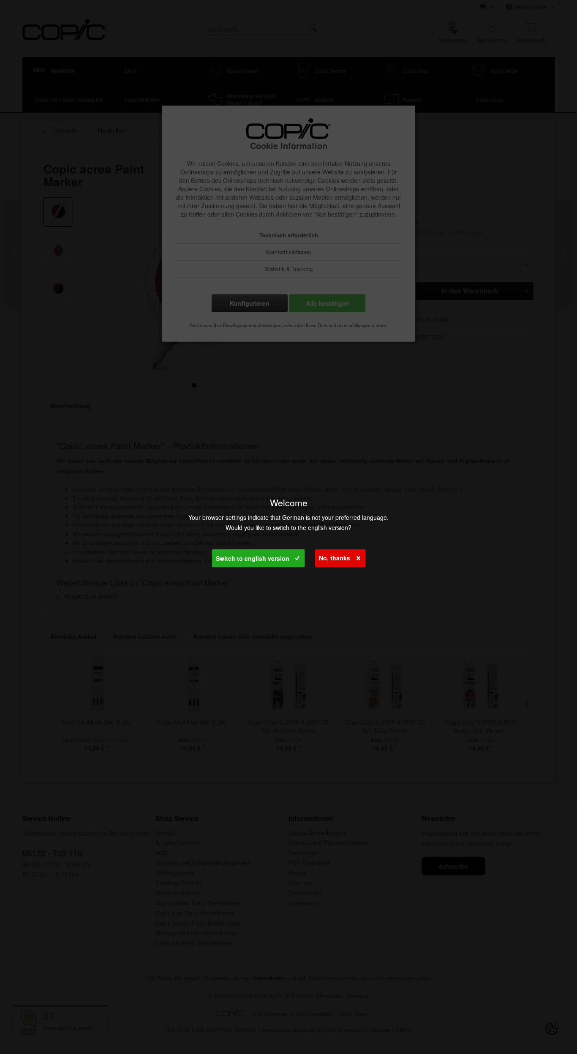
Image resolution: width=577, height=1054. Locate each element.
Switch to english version (252, 558)
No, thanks (334, 558)
